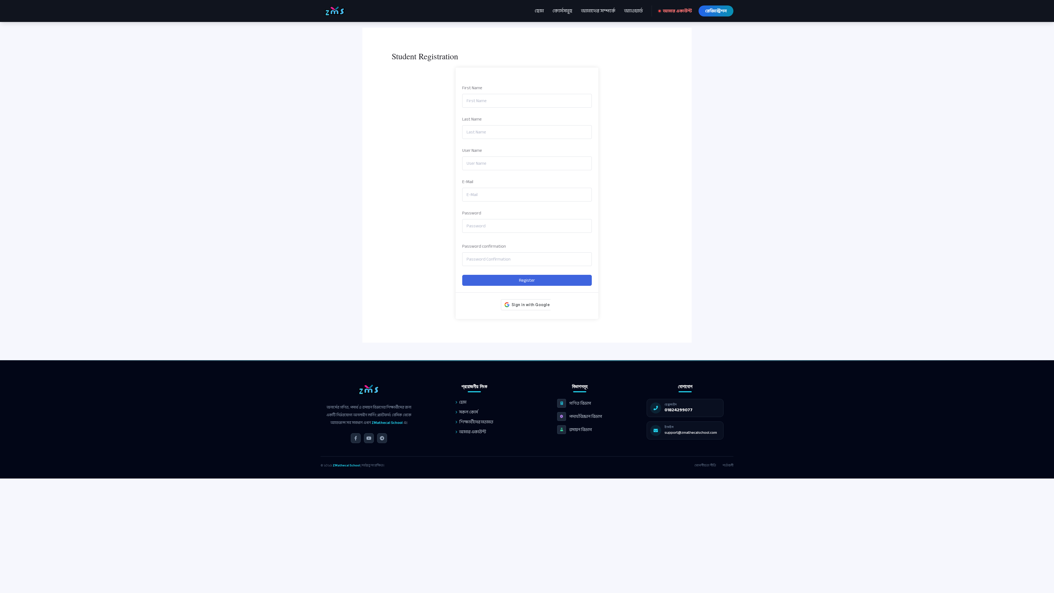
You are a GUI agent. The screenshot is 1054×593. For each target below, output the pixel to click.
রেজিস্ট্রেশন (716, 11)
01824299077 (679, 410)
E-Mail (467, 181)
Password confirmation (484, 246)
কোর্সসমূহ (562, 11)
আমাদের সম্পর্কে (598, 11)
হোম (539, 11)
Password (471, 213)
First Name (472, 88)
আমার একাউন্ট (677, 11)
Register (527, 280)
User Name (472, 150)
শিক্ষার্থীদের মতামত (476, 422)
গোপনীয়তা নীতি (705, 465)
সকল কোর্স (468, 412)
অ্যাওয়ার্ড (633, 11)
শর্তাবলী (728, 465)
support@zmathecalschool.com (691, 432)
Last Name (472, 119)
